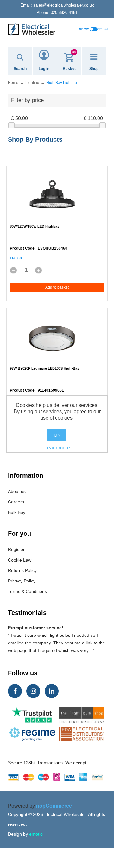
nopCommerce (54, 806)
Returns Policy (22, 570)
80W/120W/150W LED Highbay (34, 226)
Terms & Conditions (27, 591)
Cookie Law (19, 559)
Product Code (22, 248)
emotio (36, 834)
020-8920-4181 (57, 12)
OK (57, 435)
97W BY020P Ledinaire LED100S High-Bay (44, 368)
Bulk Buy (16, 512)
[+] (38, 270)
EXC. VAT (103, 29)
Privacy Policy (21, 580)
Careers (16, 501)
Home (13, 82)
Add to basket (57, 287)
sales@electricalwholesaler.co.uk (57, 5)
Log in (44, 68)
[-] (13, 270)
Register (16, 549)
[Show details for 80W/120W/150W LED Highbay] (52, 196)
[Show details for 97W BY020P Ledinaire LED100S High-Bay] (52, 338)
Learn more (57, 447)
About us (17, 491)
